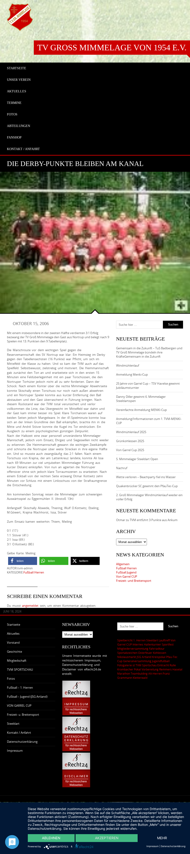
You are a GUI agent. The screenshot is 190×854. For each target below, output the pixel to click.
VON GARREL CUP (19, 705)
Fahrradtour (157, 648)
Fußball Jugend (126, 572)
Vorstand (13, 642)
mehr (162, 838)
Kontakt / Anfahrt (19, 732)
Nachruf (121, 468)
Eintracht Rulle (166, 665)
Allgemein (123, 564)
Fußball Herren (33, 572)
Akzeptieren (106, 838)
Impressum (15, 750)
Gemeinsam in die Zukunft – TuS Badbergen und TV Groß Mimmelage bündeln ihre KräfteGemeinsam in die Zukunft (149, 352)
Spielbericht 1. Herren (131, 640)
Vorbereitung (150, 669)
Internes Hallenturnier (147, 644)
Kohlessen (159, 653)
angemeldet (30, 606)
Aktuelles (13, 633)
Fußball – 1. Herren (20, 687)
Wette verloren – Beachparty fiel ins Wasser (146, 477)
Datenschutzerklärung (22, 741)
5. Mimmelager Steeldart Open (137, 459)
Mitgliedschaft (16, 660)
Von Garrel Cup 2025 (130, 450)
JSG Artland (144, 657)
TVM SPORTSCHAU (20, 669)
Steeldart (13, 723)
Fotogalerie (124, 665)
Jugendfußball (161, 661)
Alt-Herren (155, 673)
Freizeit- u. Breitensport (23, 714)
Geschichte (14, 651)
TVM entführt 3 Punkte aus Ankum (153, 520)
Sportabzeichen (127, 653)
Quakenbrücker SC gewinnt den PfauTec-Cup (147, 486)
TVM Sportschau (146, 665)
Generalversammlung (137, 661)
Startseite (13, 624)
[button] (22, 561)
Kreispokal (158, 657)
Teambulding (139, 673)
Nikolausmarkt (126, 657)
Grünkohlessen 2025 (130, 441)
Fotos (11, 678)
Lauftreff (164, 640)
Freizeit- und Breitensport (133, 581)
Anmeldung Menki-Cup (132, 374)
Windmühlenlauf (128, 365)
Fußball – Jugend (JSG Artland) (27, 696)
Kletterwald (140, 677)
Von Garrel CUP (126, 576)
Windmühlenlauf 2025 (131, 432)
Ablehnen (51, 838)
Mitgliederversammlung (132, 648)
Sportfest (168, 644)
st (134, 665)
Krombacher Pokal (129, 669)
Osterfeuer (145, 653)
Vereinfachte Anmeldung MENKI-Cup (141, 410)
